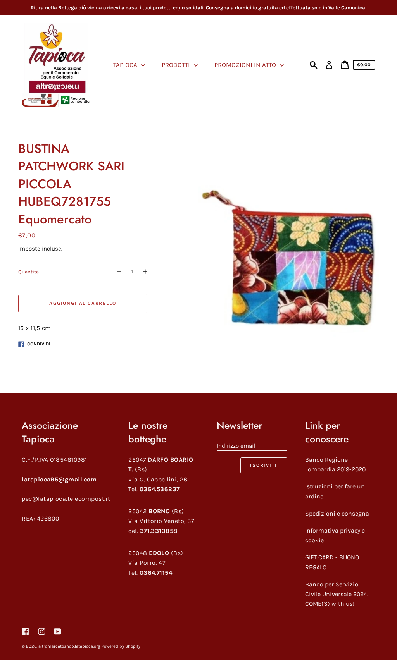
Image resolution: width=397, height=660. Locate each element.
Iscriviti (263, 465)
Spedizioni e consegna (337, 513)
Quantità (28, 272)
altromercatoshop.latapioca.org (69, 646)
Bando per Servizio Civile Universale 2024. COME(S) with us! (336, 594)
